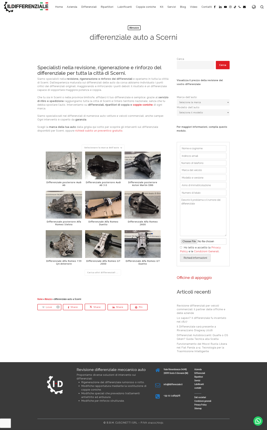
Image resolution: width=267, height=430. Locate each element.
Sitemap (198, 408)
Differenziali (199, 373)
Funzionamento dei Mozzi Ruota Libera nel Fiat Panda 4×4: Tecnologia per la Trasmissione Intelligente (202, 347)
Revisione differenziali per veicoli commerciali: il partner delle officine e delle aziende (201, 309)
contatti (197, 388)
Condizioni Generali (206, 251)
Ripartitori (198, 377)
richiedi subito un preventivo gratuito (99, 130)
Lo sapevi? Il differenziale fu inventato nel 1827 (201, 320)
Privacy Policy (200, 404)
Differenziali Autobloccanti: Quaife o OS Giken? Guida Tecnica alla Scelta (202, 337)
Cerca (180, 59)
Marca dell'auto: (187, 97)
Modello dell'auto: (188, 107)
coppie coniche (143, 104)
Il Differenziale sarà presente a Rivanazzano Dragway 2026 (196, 328)
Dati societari (200, 397)
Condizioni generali (202, 401)
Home (40, 299)
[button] (258, 421)
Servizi (197, 380)
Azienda (198, 369)
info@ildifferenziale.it (173, 384)
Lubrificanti (199, 384)
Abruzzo (134, 28)
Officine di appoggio (194, 277)
